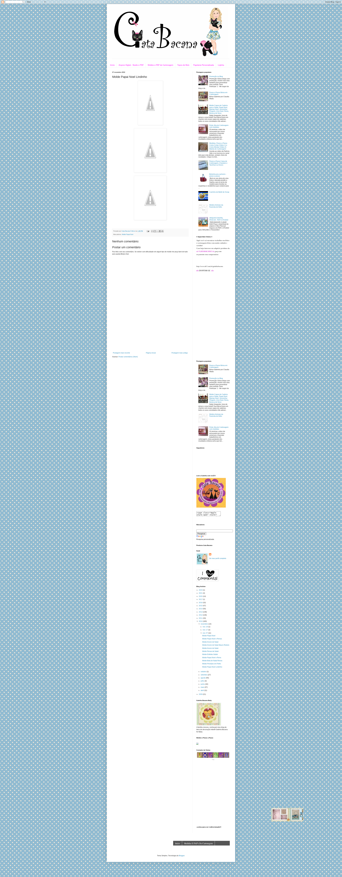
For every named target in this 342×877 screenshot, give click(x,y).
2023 (201, 590)
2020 (201, 596)
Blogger (181, 856)
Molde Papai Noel (127, 234)
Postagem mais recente (121, 353)
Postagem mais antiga (180, 353)
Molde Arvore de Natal (210, 642)
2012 (201, 615)
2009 (201, 694)
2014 (201, 609)
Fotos (221, 848)
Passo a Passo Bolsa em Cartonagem (218, 93)
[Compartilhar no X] (157, 231)
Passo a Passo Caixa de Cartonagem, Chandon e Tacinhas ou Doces (218, 163)
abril (202, 690)
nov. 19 (205, 627)
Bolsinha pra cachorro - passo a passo (217, 175)
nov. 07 (205, 633)
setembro (204, 675)
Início (112, 65)
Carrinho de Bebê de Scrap (219, 192)
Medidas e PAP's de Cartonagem (198, 843)
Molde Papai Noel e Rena (211, 658)
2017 (201, 599)
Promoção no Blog (216, 76)
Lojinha (221, 65)
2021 (201, 593)
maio (203, 687)
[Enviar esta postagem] (148, 231)
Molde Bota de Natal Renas (212, 661)
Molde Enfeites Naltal (210, 654)
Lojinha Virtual (208, 848)
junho (203, 684)
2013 (201, 612)
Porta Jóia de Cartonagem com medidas (218, 126)
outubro (204, 672)
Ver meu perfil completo (217, 558)
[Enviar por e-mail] (152, 231)
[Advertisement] (150, 332)
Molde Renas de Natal (210, 651)
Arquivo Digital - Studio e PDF (131, 65)
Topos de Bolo (183, 65)
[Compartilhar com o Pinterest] (162, 231)
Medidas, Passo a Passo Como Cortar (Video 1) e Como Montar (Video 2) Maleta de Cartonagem (218, 146)
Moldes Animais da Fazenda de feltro (216, 206)
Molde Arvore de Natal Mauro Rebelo (215, 645)
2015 (201, 606)
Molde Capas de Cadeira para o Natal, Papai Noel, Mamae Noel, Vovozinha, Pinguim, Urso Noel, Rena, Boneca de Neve (219, 109)
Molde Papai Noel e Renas (212, 639)
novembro (204, 624)
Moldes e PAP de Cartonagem (160, 65)
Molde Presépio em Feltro (211, 664)
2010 (201, 621)
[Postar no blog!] (154, 231)
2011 (201, 618)
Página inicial (151, 353)
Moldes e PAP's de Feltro (186, 848)
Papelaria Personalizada (203, 65)
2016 (201, 603)
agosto (203, 678)
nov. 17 (205, 630)
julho (203, 681)
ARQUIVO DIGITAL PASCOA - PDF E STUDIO (218, 219)
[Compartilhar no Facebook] (160, 231)
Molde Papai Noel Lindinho (212, 667)
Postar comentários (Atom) (128, 357)
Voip (213, 759)
